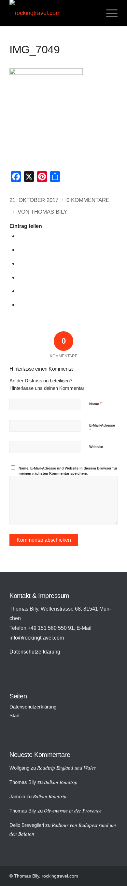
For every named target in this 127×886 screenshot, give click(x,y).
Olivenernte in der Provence (73, 810)
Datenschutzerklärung (34, 652)
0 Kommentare (87, 200)
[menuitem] (109, 13)
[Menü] (109, 13)
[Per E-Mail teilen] (21, 304)
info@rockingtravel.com (36, 638)
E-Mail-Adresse (102, 428)
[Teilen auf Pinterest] (21, 277)
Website (96, 447)
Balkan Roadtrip (61, 782)
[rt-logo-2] (52, 13)
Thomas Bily (49, 212)
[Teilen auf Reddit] (21, 291)
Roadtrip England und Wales (66, 767)
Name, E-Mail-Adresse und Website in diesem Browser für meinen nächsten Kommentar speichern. (68, 471)
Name (95, 403)
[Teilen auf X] (21, 249)
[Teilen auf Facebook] (21, 236)
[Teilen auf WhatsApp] (21, 263)
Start (14, 715)
